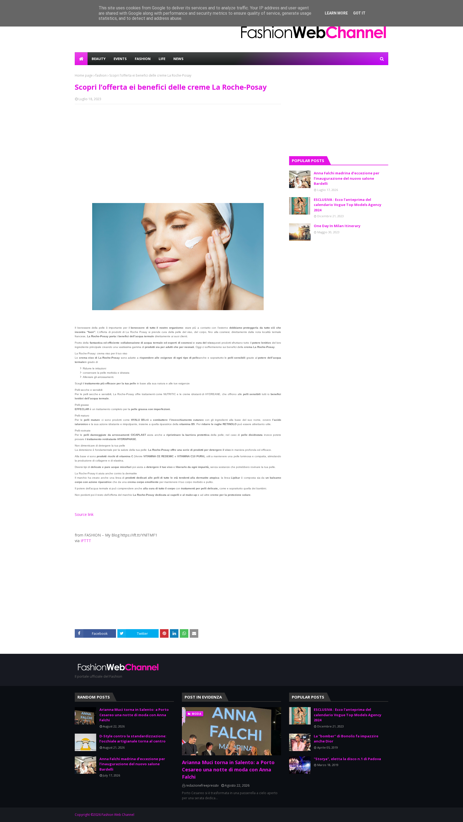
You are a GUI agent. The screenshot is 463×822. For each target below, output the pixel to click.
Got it (359, 13)
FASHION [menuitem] (143, 58)
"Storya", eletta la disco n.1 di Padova (347, 758)
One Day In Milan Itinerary (337, 225)
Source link (84, 514)
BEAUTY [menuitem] (99, 58)
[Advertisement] (178, 147)
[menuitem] (81, 58)
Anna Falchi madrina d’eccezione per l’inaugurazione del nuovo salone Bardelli (346, 178)
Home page (84, 75)
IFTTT (86, 540)
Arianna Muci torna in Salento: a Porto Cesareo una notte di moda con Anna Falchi (134, 714)
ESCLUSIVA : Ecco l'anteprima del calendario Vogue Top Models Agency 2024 (347, 204)
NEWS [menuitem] (178, 58)
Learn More (336, 13)
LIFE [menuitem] (162, 58)
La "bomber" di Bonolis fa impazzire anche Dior (346, 739)
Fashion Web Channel (118, 814)
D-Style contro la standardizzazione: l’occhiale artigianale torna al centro (132, 739)
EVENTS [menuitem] (120, 58)
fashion (101, 75)
